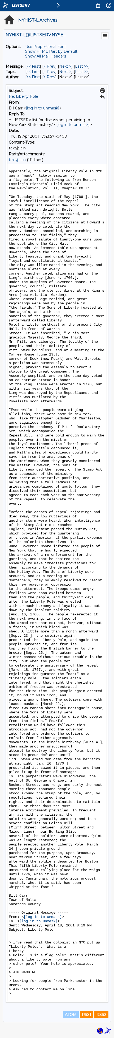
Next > (65, 66)
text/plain (17, 159)
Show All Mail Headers (45, 56)
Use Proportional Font (45, 46)
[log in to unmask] (42, 108)
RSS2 (101, 1014)
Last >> (81, 66)
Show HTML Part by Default (51, 51)
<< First (33, 66)
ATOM (71, 1014)
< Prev (49, 66)
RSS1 (86, 1014)
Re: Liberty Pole (23, 96)
